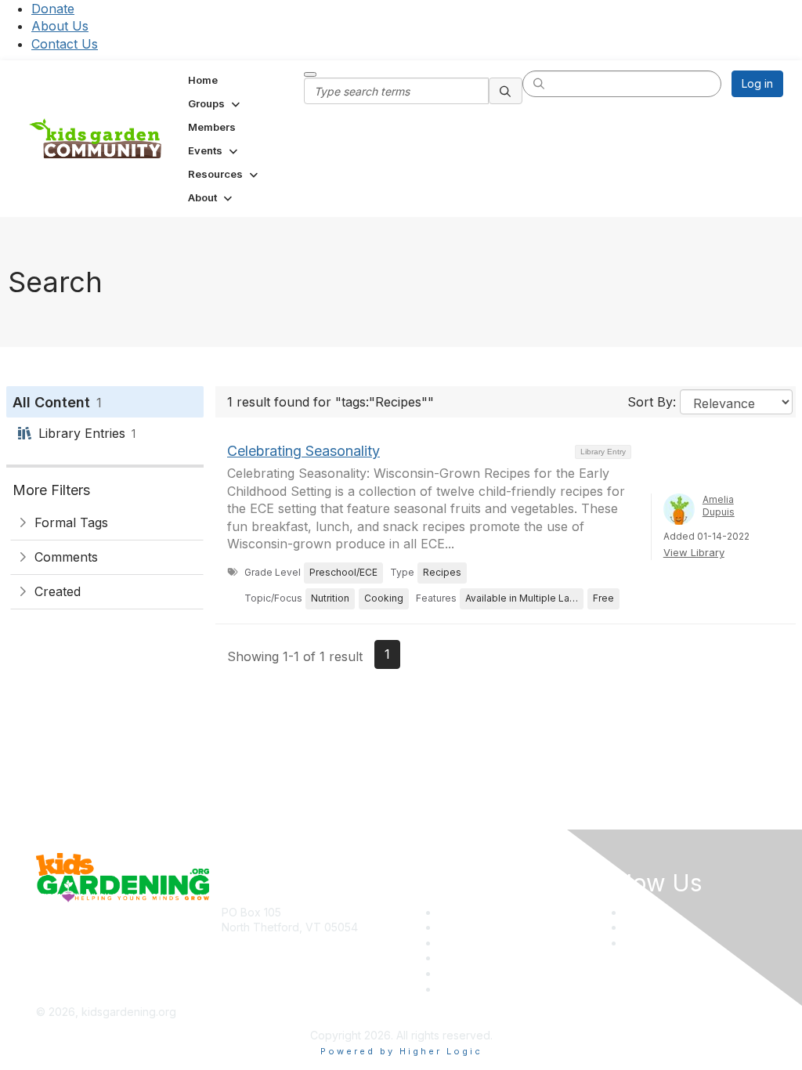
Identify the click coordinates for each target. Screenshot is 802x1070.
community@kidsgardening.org (302, 950)
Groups (457, 942)
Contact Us (64, 44)
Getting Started (477, 973)
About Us (60, 26)
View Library (693, 552)
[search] (506, 91)
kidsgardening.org (454, 1011)
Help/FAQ (463, 957)
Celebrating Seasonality (303, 451)
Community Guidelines (495, 989)
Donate (52, 8)
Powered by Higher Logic (401, 1051)
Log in (757, 83)
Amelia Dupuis (719, 506)
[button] (215, 103)
